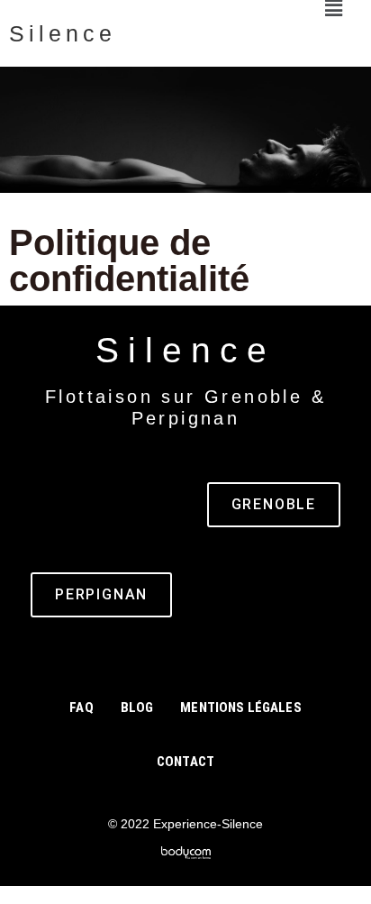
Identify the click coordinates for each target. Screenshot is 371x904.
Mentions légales (240, 707)
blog (137, 707)
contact (185, 761)
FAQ (81, 707)
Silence (62, 33)
